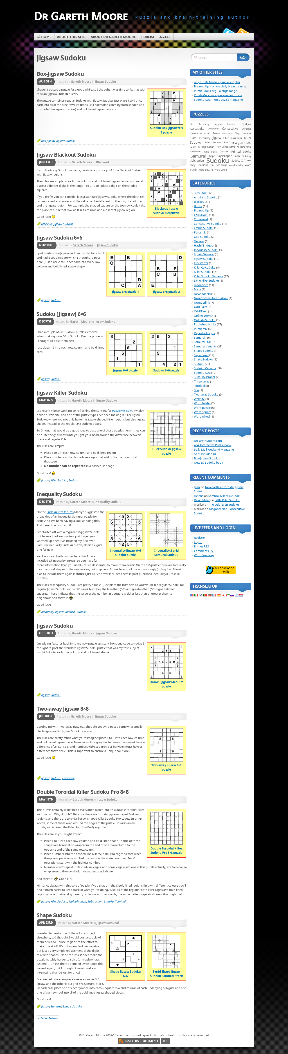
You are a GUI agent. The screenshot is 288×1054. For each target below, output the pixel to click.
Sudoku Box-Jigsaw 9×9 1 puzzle (166, 130)
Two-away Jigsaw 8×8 (63, 708)
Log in (198, 542)
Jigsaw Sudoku (105, 82)
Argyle (218, 124)
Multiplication (77, 901)
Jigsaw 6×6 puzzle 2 (166, 292)
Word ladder (236, 165)
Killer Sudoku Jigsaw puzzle (166, 451)
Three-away (201, 381)
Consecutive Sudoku (207, 224)
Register (199, 538)
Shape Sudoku (54, 915)
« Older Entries (48, 1018)
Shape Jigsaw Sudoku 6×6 (125, 974)
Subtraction (95, 901)
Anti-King (204, 124)
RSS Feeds (131, 1041)
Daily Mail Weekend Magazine (214, 449)
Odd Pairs (210, 151)
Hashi (193, 138)
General (246, 133)
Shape (67, 1006)
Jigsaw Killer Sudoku (62, 392)
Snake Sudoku (203, 359)
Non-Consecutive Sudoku (211, 298)
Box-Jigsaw (48, 141)
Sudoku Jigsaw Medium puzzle (166, 684)
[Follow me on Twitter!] (228, 32)
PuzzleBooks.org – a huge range (215, 91)
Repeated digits (204, 333)
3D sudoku (201, 193)
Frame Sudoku (204, 228)
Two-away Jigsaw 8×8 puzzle (166, 767)
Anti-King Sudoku (205, 197)
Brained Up (201, 210)
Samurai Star (202, 342)
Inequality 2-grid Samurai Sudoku (166, 553)
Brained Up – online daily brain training (220, 86)
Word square (206, 169)
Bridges (246, 124)
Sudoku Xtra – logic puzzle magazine (218, 100)
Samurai (70, 612)
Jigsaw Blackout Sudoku (66, 154)
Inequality (47, 612)
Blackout (102, 162)
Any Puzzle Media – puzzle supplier (217, 82)
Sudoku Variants (205, 368)
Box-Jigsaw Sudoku (60, 73)
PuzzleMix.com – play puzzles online (218, 95)
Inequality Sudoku (59, 494)
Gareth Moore (81, 82)
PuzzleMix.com (122, 411)
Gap (237, 133)
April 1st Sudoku (205, 454)
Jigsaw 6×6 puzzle (125, 370)
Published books (205, 324)
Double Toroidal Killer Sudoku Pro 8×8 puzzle (166, 850)
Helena (198, 496)
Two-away (68, 778)
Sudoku (71, 141)
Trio (211, 165)
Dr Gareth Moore (81, 16)
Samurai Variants (205, 346)
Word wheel (220, 169)
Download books (200, 133)
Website (199, 399)
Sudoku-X (237, 160)
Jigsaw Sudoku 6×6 (59, 237)
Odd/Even (195, 151)
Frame (216, 133)
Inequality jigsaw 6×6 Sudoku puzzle (125, 553)
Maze (193, 147)
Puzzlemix (200, 329)
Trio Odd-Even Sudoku (224, 505)
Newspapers (202, 294)
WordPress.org (204, 555)
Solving (246, 156)
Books (198, 206)
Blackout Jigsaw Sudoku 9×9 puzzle (166, 211)
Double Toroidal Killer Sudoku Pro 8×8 (82, 791)
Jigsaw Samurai (108, 923)
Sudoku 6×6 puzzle (166, 370)
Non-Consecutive (225, 146)
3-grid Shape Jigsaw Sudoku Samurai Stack (166, 974)
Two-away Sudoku (206, 394)
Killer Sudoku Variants (208, 276)
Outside (224, 151)
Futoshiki (227, 133)
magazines (241, 142)
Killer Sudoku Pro (216, 142)
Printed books (241, 151)
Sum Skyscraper (204, 377)
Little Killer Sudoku (206, 280)
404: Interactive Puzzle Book (212, 445)
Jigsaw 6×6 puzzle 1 (125, 292)
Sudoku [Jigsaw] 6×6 (61, 314)
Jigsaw (60, 141)
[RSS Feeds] (242, 32)
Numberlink (244, 147)
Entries (201, 546)
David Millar (202, 500)
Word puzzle (202, 408)
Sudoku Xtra (202, 373)
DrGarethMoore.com (208, 441)
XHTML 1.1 (150, 1041)
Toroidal (120, 901)
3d (191, 124)
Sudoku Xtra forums (60, 512)
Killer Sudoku (59, 480)
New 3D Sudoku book (208, 462)
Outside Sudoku (205, 320)
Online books (203, 316)
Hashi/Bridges (203, 245)
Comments (204, 551)
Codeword (213, 128)
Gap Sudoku (202, 237)
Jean (197, 487)
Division (246, 128)
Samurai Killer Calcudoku (224, 496)
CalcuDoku (197, 129)
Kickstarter (201, 263)
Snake (237, 156)
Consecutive (230, 129)
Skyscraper (201, 355)
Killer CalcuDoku (232, 138)
